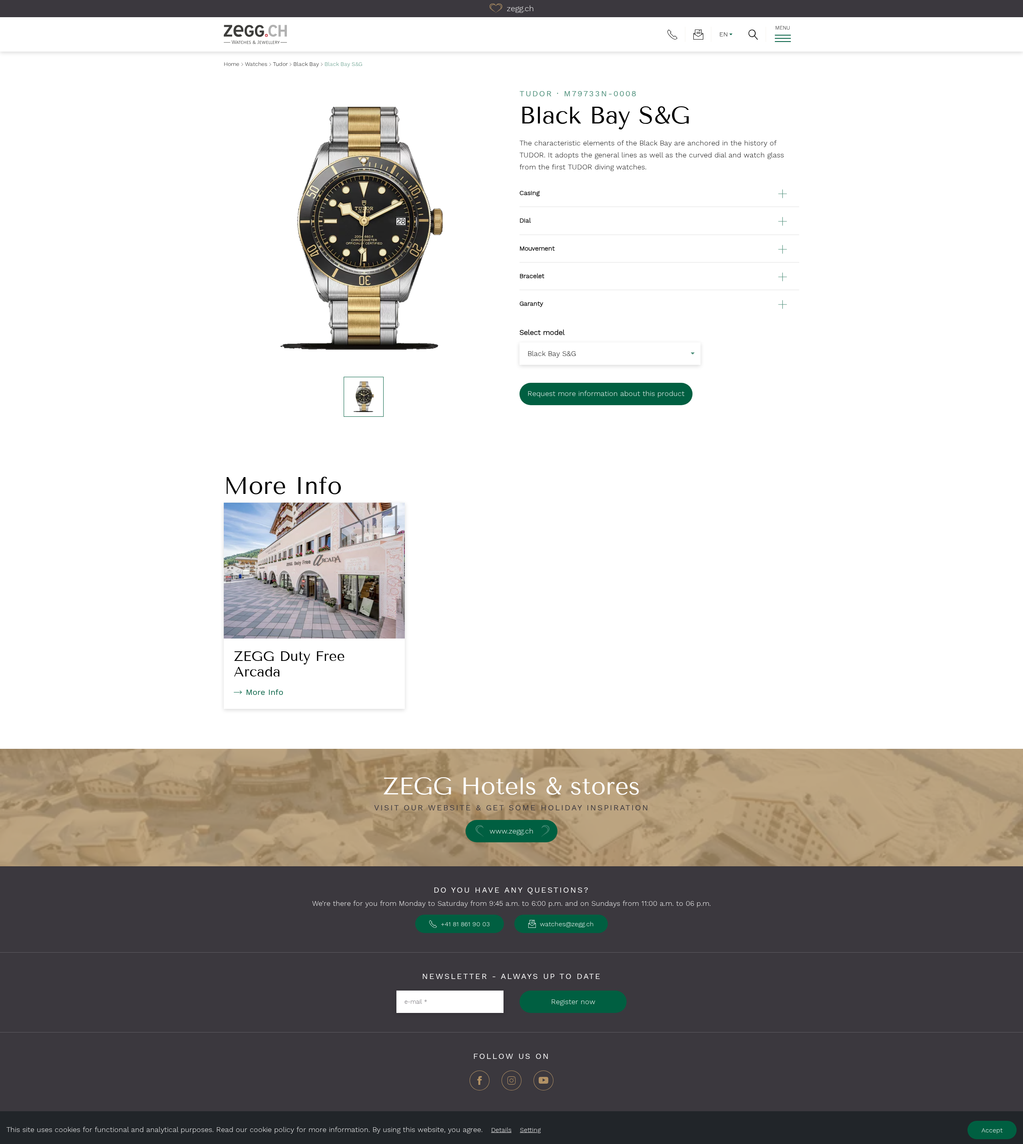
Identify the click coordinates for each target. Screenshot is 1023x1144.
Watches (256, 64)
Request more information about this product (606, 393)
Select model (542, 332)
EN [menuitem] (723, 34)
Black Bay (306, 64)
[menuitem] (672, 34)
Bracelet (531, 276)
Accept (992, 1130)
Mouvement (537, 248)
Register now (573, 1001)
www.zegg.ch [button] (511, 831)
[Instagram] (511, 1083)
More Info (264, 692)
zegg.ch (519, 8)
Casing (529, 193)
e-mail (415, 1001)
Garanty (531, 303)
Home (231, 64)
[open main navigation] (782, 38)
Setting (530, 1130)
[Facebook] (480, 1083)
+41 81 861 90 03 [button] (464, 924)
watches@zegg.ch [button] (566, 924)
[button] (753, 34)
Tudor (280, 64)
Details (501, 1130)
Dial (525, 220)
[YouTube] (543, 1083)
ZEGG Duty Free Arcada (289, 664)
